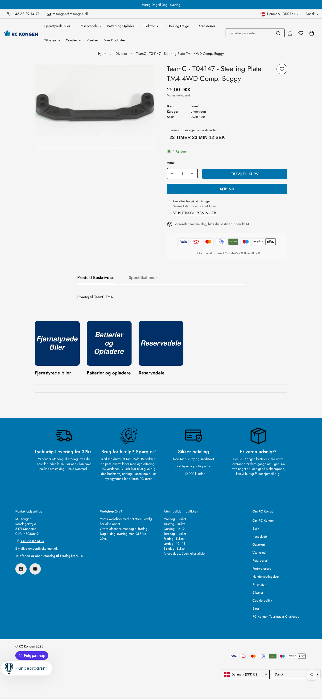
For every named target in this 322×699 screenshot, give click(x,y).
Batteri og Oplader (120, 26)
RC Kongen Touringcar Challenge (275, 616)
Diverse (121, 53)
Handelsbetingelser (265, 576)
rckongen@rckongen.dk (41, 548)
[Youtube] (35, 569)
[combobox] (245, 674)
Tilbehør (50, 40)
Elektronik (151, 26)
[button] (311, 33)
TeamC (195, 106)
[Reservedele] (161, 343)
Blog (255, 608)
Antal (170, 162)
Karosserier (206, 26)
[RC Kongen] (21, 33)
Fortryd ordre (261, 568)
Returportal (260, 560)
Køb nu (227, 189)
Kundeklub (259, 536)
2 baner (257, 592)
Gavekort (258, 544)
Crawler (71, 40)
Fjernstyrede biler (57, 26)
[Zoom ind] (145, 73)
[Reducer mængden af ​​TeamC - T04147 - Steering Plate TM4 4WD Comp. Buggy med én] (172, 173)
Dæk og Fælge (178, 26)
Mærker (92, 40)
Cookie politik (262, 600)
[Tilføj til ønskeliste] (282, 69)
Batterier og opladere (109, 372)
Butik (255, 528)
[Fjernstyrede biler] (57, 343)
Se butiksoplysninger (194, 213)
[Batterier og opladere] (109, 343)
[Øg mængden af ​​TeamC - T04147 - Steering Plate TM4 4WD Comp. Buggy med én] (192, 173)
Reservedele (89, 26)
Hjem (102, 53)
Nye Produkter (114, 40)
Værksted (259, 552)
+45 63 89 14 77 (32, 541)
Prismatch (259, 584)
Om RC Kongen (263, 520)
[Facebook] (21, 569)
